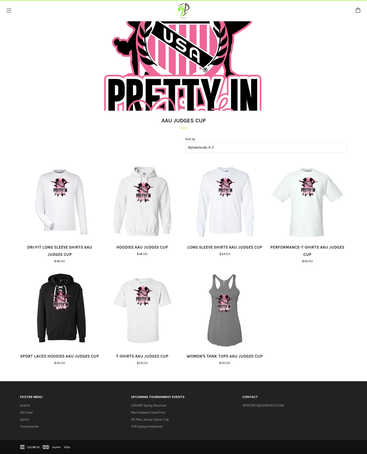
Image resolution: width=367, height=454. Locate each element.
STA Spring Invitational (146, 426)
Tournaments (29, 426)
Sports (24, 419)
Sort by (190, 139)
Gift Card (26, 412)
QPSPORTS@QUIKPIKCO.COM (263, 405)
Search (25, 405)
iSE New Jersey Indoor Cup (150, 419)
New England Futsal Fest (148, 412)
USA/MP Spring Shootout (148, 405)
